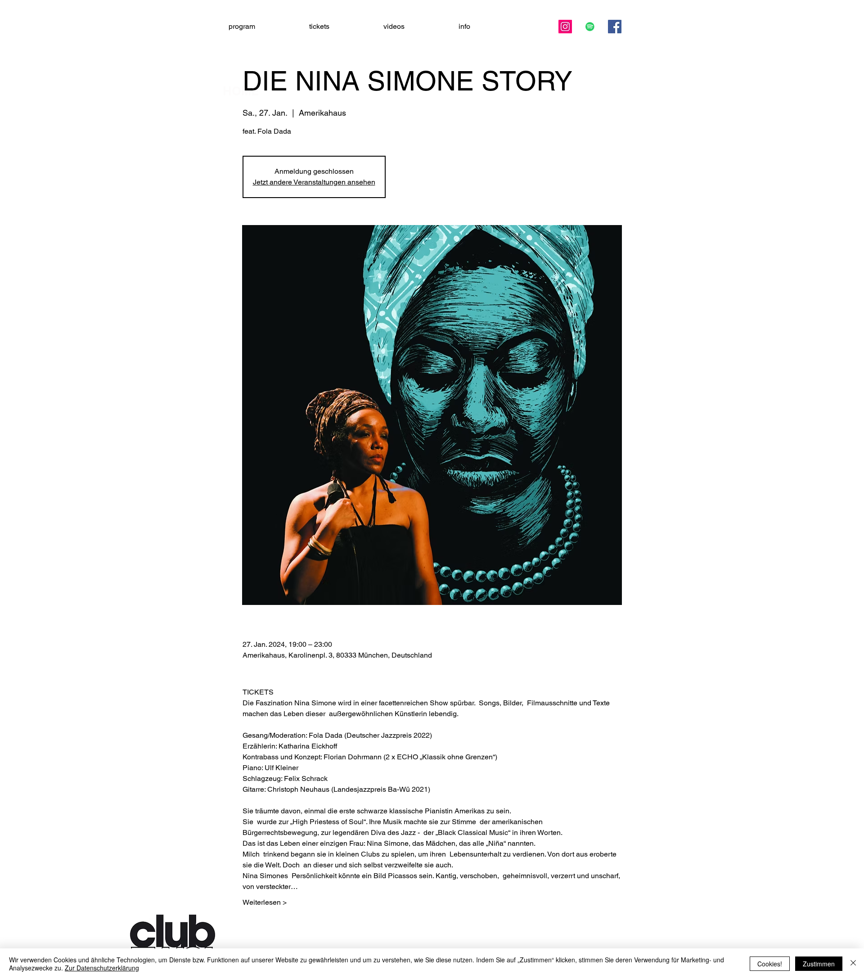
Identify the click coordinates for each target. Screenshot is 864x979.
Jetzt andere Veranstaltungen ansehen (314, 182)
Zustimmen (819, 963)
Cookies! (769, 963)
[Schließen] (853, 964)
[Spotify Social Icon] (590, 26)
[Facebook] (614, 26)
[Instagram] (565, 26)
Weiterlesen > (265, 902)
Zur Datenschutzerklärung (102, 967)
